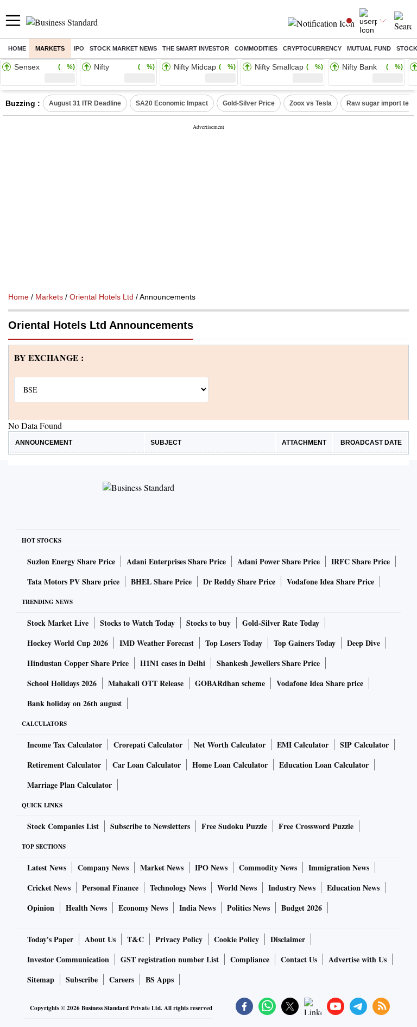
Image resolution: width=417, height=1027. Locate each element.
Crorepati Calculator (147, 744)
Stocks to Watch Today (137, 622)
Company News (103, 867)
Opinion (40, 907)
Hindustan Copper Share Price (78, 663)
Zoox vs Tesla (310, 103)
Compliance (249, 959)
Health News (86, 907)
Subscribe (82, 979)
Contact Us (299, 959)
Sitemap (40, 979)
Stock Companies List (63, 826)
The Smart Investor (195, 48)
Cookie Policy (236, 939)
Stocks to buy (208, 622)
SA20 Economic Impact (172, 103)
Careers (121, 979)
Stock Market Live (58, 622)
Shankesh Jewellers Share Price (268, 663)
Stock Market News (123, 48)
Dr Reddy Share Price (239, 581)
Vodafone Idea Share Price (330, 581)
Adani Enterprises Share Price (176, 561)
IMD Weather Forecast (156, 643)
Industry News (291, 887)
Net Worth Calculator (230, 744)
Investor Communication (68, 959)
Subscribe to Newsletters (150, 826)
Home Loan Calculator (230, 764)
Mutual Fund (369, 48)
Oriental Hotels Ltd (102, 296)
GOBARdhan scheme (230, 683)
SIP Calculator (364, 744)
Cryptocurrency (312, 48)
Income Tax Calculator (64, 744)
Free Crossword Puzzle (316, 826)
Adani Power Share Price (278, 561)
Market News (162, 867)
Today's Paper (50, 939)
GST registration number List (170, 959)
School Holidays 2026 (62, 683)
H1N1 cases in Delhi (172, 663)
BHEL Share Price (161, 581)
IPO (79, 48)
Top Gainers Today (305, 643)
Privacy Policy (179, 939)
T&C (135, 939)
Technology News (178, 887)
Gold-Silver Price (249, 103)
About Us (100, 939)
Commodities (256, 48)
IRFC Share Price (360, 561)
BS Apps (160, 979)
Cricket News (49, 887)
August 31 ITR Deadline (85, 103)
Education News (353, 887)
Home (17, 48)
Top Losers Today (233, 643)
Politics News (248, 907)
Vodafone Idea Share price (319, 683)
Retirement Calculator (64, 764)
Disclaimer (287, 939)
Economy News (143, 907)
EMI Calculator (302, 744)
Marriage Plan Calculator (69, 785)
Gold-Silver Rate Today (280, 622)
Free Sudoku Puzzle (234, 826)
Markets (50, 48)
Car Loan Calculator (146, 764)
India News (197, 907)
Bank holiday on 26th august (74, 703)
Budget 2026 (301, 907)
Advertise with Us (357, 959)
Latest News (46, 867)
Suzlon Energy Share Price (71, 561)
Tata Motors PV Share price (73, 581)
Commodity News (268, 867)
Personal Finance (110, 887)
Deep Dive (363, 643)
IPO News (211, 867)
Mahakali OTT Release (146, 683)
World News (237, 887)
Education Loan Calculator (324, 764)
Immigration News (338, 867)
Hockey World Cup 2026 (67, 643)
